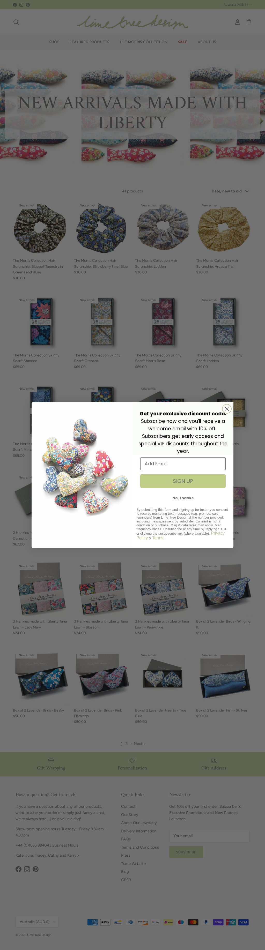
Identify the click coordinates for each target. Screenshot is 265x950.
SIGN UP (183, 481)
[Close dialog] (226, 408)
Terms (157, 538)
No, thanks (183, 497)
